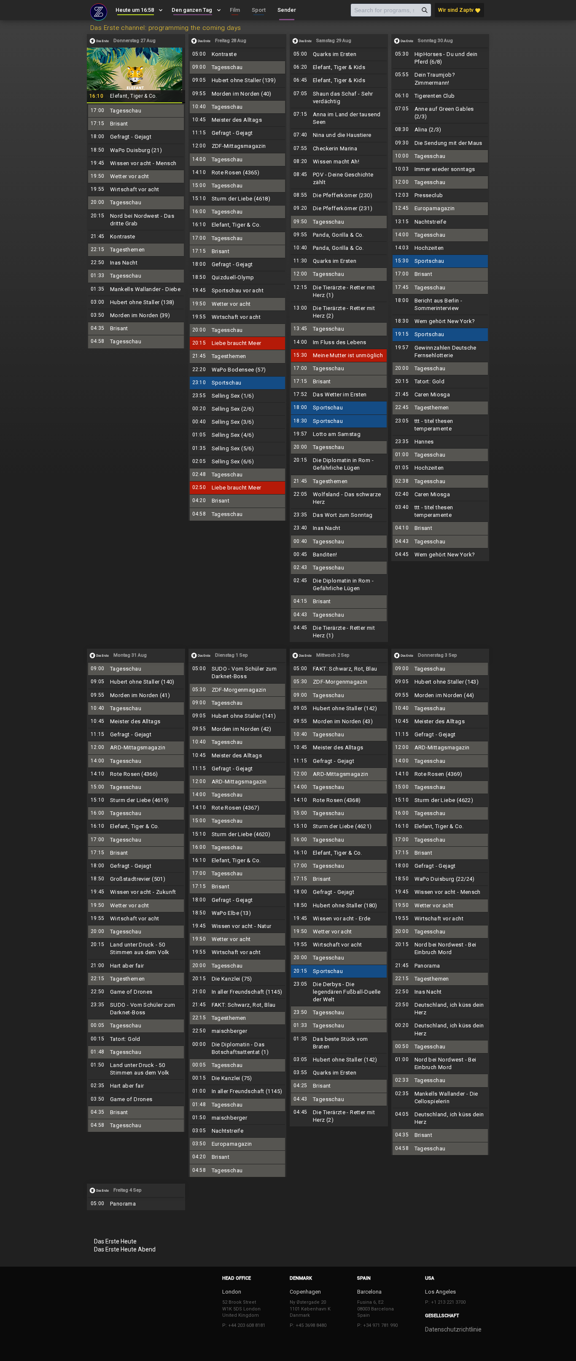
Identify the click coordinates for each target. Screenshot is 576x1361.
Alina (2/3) (440, 129)
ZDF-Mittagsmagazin (237, 146)
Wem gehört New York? (440, 321)
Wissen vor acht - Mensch (136, 163)
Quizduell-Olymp (237, 277)
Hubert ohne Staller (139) (237, 80)
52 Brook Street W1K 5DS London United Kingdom (241, 1309)
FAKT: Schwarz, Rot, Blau (237, 1005)
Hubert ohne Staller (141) (237, 716)
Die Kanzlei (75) (237, 979)
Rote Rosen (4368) (339, 800)
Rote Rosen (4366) (136, 774)
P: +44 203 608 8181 (243, 1325)
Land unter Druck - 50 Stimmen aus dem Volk (136, 949)
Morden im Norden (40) (237, 94)
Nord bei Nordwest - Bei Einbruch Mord (440, 949)
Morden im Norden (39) (136, 315)
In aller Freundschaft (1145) (237, 992)
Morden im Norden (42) (237, 729)
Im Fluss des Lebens (339, 342)
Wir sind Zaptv (459, 10)
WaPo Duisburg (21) (136, 150)
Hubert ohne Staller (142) (339, 708)
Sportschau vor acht (237, 290)
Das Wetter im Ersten (339, 394)
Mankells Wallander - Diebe (136, 289)
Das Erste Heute (115, 1241)
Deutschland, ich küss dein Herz (440, 1009)
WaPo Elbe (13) (237, 913)
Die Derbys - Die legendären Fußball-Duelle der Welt (339, 992)
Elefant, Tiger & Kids (339, 67)
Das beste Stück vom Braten (339, 1043)
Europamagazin (440, 208)
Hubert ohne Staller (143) (440, 682)
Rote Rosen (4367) (237, 808)
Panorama (440, 966)
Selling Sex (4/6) (237, 435)
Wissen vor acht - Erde (339, 918)
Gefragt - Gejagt (136, 137)
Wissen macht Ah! (339, 161)
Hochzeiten (440, 248)
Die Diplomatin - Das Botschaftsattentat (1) (237, 1048)
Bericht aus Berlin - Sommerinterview (440, 304)
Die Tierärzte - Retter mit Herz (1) (339, 291)
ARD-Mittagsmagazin (136, 747)
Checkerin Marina (339, 148)
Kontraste (136, 236)
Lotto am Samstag (339, 434)
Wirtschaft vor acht (136, 189)
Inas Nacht (136, 263)
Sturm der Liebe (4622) (440, 800)
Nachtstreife (440, 222)
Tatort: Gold (440, 381)
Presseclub (440, 195)
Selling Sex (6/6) (237, 461)
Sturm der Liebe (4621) (339, 826)
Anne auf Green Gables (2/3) (440, 113)
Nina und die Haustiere (339, 135)
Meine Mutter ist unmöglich (339, 355)
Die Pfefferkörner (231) (339, 208)
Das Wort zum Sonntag (339, 515)
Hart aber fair (136, 966)
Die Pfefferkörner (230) (339, 195)
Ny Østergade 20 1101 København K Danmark (310, 1309)
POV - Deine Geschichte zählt (339, 178)
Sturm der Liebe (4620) (237, 834)
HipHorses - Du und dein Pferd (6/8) (440, 58)
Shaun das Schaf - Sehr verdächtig (339, 98)
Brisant (136, 124)
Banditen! (339, 554)
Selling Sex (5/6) (237, 448)
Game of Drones (136, 992)
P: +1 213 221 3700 (445, 1302)
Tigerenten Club (440, 96)
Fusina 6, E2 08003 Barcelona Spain (375, 1309)
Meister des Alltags (237, 120)
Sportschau (237, 383)
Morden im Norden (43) (339, 721)
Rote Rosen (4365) (237, 172)
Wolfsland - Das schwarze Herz (339, 498)
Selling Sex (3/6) (237, 422)
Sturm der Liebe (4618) (237, 199)
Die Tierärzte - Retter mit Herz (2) (339, 312)
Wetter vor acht (136, 176)
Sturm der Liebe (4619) (136, 800)
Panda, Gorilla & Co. (339, 235)
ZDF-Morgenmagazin (237, 690)
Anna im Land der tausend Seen (339, 118)
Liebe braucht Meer (237, 343)
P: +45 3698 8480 (308, 1325)
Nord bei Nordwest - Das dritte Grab (136, 220)
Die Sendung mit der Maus (440, 143)
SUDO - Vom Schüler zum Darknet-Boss (136, 1009)
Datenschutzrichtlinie (453, 1329)
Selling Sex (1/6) (237, 396)
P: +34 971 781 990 (377, 1325)
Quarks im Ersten (339, 54)
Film (235, 10)
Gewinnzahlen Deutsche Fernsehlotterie (440, 352)
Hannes (440, 442)
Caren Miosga (440, 394)
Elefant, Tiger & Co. (136, 75)
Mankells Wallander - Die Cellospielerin (440, 1098)
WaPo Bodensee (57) (237, 370)
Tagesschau (136, 110)
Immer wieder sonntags (440, 169)
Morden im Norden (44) (440, 695)
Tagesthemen (136, 249)
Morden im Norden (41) (136, 695)
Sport (259, 10)
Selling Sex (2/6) (237, 409)
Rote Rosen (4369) (440, 774)
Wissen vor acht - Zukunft (136, 892)
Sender (286, 10)
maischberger (237, 1031)
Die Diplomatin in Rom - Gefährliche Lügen (339, 464)
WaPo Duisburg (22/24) (440, 879)
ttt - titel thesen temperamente (440, 425)
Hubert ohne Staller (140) (136, 682)
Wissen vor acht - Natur (237, 926)
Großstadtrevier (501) (136, 879)
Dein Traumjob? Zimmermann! (440, 79)
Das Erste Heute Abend (125, 1249)
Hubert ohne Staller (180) (339, 905)
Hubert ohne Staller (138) (136, 302)
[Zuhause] (98, 11)
